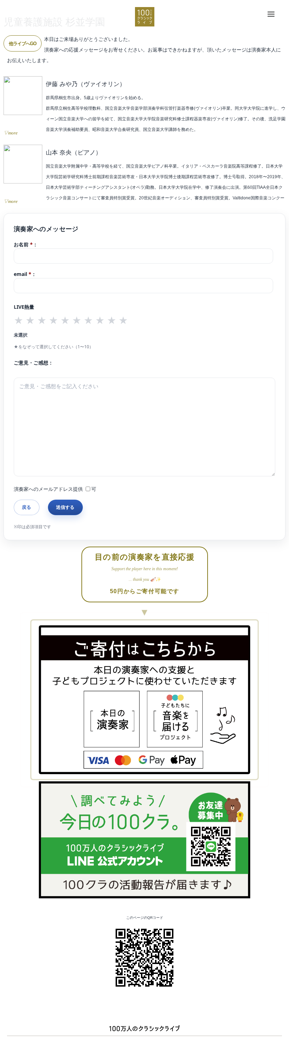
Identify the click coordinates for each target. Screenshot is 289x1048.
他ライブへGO (22, 43)
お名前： (26, 244)
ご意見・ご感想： (33, 362)
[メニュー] (271, 14)
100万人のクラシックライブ (144, 16)
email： (25, 274)
